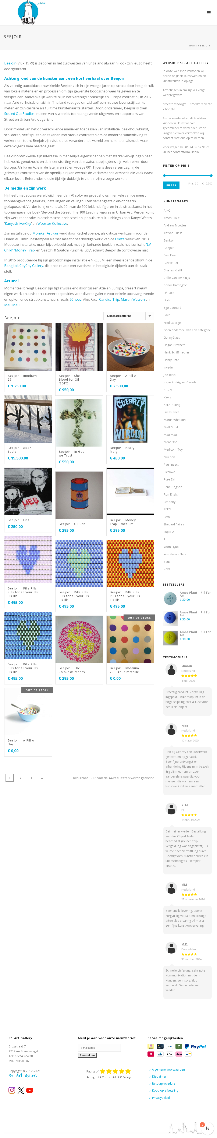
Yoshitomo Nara (175, 554)
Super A (169, 532)
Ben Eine (170, 255)
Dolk (167, 300)
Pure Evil (169, 479)
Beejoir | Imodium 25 (22, 377)
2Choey (75, 299)
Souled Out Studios (19, 113)
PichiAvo (169, 472)
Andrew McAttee (175, 225)
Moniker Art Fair (45, 233)
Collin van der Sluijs (177, 278)
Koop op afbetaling (165, 1090)
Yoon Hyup (171, 547)
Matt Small (171, 427)
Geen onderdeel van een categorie (187, 330)
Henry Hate (171, 360)
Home (193, 45)
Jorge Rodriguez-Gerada (180, 382)
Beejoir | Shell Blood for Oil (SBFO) (70, 379)
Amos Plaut (171, 218)
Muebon (169, 457)
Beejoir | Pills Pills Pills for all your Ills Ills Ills (23, 592)
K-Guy (168, 390)
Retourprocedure (163, 1083)
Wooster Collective (52, 223)
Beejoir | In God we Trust (72, 453)
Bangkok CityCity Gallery (23, 265)
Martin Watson (133, 299)
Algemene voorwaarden (168, 1069)
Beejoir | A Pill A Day (123, 377)
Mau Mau (11, 305)
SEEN (167, 509)
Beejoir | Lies (18, 520)
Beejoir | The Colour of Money (72, 670)
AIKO (167, 210)
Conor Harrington (176, 285)
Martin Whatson (175, 420)
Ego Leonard (172, 308)
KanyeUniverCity (18, 223)
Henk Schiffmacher (176, 352)
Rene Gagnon (173, 487)
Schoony (169, 502)
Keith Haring (172, 405)
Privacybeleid (161, 1098)
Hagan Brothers (174, 345)
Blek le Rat (171, 263)
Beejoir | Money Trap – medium (123, 522)
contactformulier (184, 152)
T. (165, 539)
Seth (167, 517)
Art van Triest (173, 233)
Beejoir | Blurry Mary (122, 450)
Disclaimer (159, 1076)
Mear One (170, 442)
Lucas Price (171, 412)
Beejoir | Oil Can (72, 524)
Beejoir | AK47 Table (19, 450)
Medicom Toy (173, 449)
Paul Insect (171, 464)
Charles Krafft (173, 270)
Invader (169, 367)
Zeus (167, 562)
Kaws (167, 397)
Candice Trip (109, 299)
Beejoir (10, 63)
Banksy (169, 240)
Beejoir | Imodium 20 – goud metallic (124, 670)
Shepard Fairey (174, 524)
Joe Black (170, 375)
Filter (171, 185)
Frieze (120, 239)
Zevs (167, 569)
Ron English (171, 494)
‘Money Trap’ (24, 250)
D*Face (169, 293)
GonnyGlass (172, 337)
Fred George (172, 323)
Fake (167, 315)
